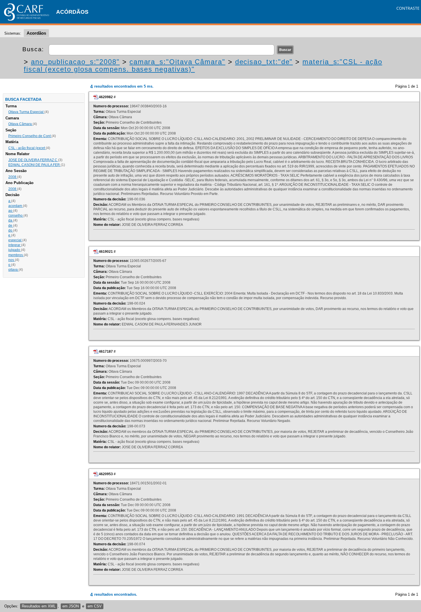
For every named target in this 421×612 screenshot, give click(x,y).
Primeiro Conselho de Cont (30, 136)
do (10, 230)
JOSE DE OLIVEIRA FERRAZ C (33, 160)
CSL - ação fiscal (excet (27, 148)
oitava (13, 270)
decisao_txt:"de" (264, 62)
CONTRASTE (408, 8)
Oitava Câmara (20, 124)
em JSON (70, 606)
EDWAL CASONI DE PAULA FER (34, 165)
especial (15, 240)
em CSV (95, 606)
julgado (14, 250)
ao (10, 211)
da (10, 220)
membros (16, 255)
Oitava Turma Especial (26, 112)
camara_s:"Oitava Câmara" (177, 62)
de (10, 226)
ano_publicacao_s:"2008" (75, 62)
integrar (14, 245)
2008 (12, 177)
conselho (15, 216)
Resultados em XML (39, 606)
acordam (15, 206)
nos (11, 260)
